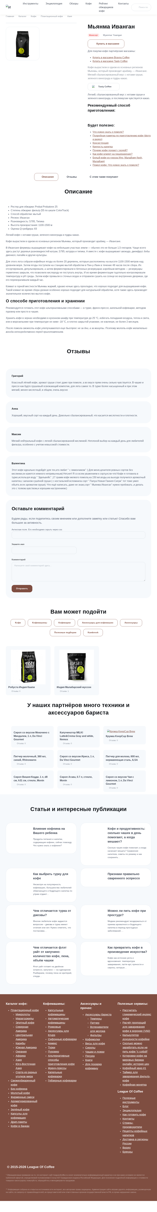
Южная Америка (26, 1047)
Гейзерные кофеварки (62, 1080)
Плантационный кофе (52, 16)
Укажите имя (18, 544)
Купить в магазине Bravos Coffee (111, 57)
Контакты (123, 3)
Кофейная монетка (135, 1084)
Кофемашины (39, 622)
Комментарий (18, 559)
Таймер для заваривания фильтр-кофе (136, 1076)
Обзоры (73, 3)
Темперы (96, 1018)
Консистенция (101, 143)
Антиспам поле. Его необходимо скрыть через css (37, 529)
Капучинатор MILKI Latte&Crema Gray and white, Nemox (77, 736)
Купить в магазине (107, 43)
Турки (51, 1047)
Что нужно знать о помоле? (108, 132)
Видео (127, 1147)
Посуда (90, 1055)
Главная (10, 16)
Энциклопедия (54, 3)
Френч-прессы (57, 1068)
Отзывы (72, 177)
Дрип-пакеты (19, 1121)
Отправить (22, 588)
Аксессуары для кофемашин (97, 622)
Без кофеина (19, 1088)
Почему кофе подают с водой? (110, 150)
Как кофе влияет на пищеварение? (112, 154)
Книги (88, 1060)
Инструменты (30, 3)
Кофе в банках (20, 1126)
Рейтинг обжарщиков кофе (106, 7)
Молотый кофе (20, 1093)
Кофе (89, 3)
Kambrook (93, 632)
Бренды (128, 1151)
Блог (126, 1106)
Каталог (22, 16)
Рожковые (54, 1026)
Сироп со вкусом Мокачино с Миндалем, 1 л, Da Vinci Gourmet (31, 736)
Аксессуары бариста (98, 1014)
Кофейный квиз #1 (134, 1068)
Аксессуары (131, 622)
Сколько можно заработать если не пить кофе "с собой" (135, 1047)
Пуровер (53, 1051)
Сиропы (90, 1047)
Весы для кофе (95, 1043)
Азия (69, 16)
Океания (21, 1051)
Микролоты (23, 1014)
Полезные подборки (65, 632)
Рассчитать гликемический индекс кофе (137, 1014)
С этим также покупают (104, 177)
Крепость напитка (103, 146)
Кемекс (52, 1043)
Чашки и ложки (94, 1051)
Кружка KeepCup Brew (119, 736)
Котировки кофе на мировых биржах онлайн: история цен (136, 1060)
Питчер (94, 1022)
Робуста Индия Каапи (21, 687)
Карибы (20, 1043)
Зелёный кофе (20, 1109)
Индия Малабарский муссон (74, 687)
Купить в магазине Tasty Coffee (110, 61)
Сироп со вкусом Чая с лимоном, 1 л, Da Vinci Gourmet (120, 780)
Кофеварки (64, 622)
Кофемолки (92, 1039)
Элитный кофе (25, 1022)
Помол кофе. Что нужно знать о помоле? (116, 165)
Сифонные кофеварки (62, 1039)
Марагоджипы (25, 1018)
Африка (21, 1055)
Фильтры (95, 1035)
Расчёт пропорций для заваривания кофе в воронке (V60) (136, 1026)
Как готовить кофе (134, 1114)
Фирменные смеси (22, 1097)
